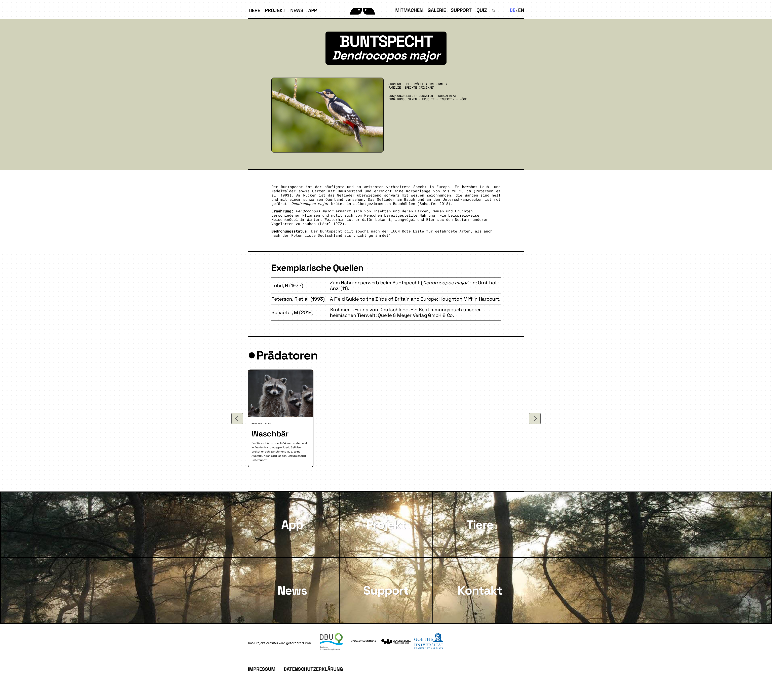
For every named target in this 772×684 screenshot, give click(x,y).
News (296, 10)
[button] (494, 10)
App (312, 10)
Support (461, 10)
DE (512, 10)
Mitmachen (409, 10)
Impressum (261, 669)
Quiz (481, 10)
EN (521, 10)
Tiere (254, 10)
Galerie (437, 10)
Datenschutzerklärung (313, 669)
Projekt (275, 10)
